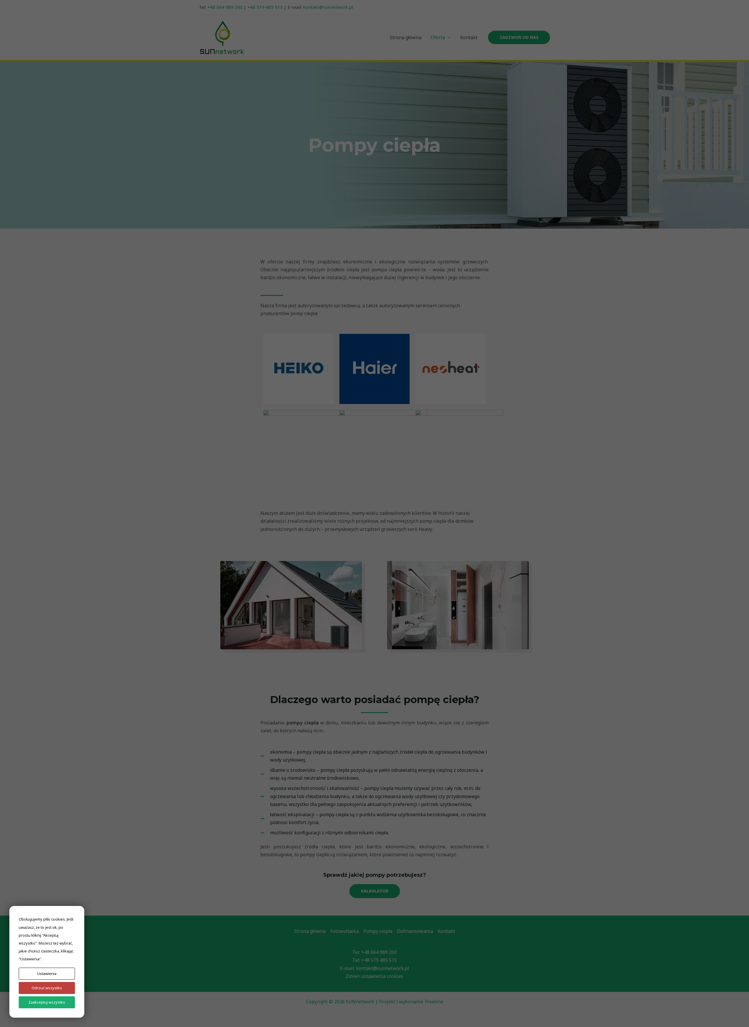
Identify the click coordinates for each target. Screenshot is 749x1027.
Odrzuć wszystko (47, 987)
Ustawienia (46, 973)
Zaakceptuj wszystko (46, 1002)
